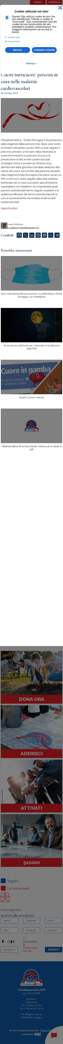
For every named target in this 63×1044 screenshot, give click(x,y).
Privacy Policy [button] (14, 41)
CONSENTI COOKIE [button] (44, 50)
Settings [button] (31, 63)
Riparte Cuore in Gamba (31, 397)
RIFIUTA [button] (17, 50)
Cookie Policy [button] (14, 37)
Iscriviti (53, 949)
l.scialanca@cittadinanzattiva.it (23, 227)
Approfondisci (9, 208)
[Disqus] (31, 509)
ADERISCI (54, 2)
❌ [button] (60, 7)
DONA (38, 2)
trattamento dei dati (30, 949)
